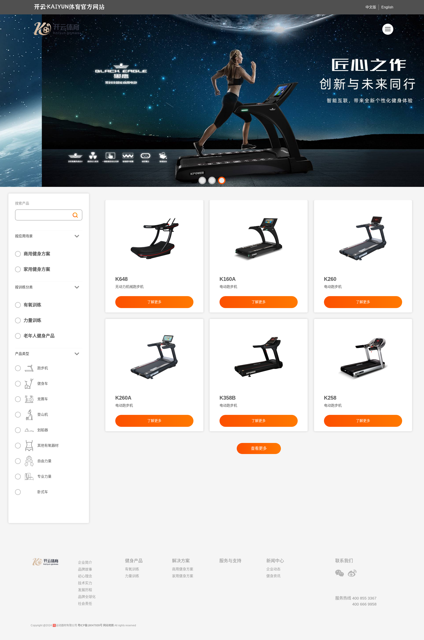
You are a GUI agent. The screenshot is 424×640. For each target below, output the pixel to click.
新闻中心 (275, 560)
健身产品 (134, 560)
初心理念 (85, 576)
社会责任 (85, 604)
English (387, 7)
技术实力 (85, 583)
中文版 (370, 7)
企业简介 (85, 562)
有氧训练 (32, 305)
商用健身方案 (37, 253)
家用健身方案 (37, 269)
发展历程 (85, 590)
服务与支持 (230, 560)
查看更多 (259, 448)
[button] (202, 180)
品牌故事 (85, 569)
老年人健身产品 (39, 335)
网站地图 (108, 625)
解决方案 (181, 560)
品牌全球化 (87, 597)
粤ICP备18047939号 (90, 625)
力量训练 (32, 320)
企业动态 (273, 569)
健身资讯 (273, 576)
